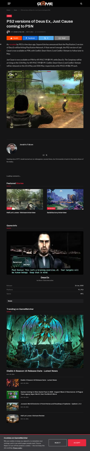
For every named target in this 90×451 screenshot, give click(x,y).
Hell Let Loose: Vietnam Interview (21, 213)
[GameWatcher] (45, 3)
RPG (82, 294)
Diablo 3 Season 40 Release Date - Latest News (39, 380)
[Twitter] (46, 155)
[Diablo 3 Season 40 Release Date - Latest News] (13, 383)
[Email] (43, 155)
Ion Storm (39, 280)
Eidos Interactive (48, 280)
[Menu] (9, 3)
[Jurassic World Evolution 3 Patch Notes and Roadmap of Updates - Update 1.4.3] (13, 407)
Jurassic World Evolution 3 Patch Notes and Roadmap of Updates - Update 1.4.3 (51, 404)
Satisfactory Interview (57, 213)
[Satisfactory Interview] (65, 199)
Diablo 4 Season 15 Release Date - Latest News (32, 371)
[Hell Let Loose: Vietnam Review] (13, 418)
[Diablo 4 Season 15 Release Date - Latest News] (45, 341)
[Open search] (81, 3)
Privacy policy (17, 448)
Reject (58, 443)
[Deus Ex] (45, 253)
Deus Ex (45, 277)
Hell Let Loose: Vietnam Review (32, 416)
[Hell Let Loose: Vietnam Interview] (25, 199)
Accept (77, 443)
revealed (12, 44)
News (9, 16)
